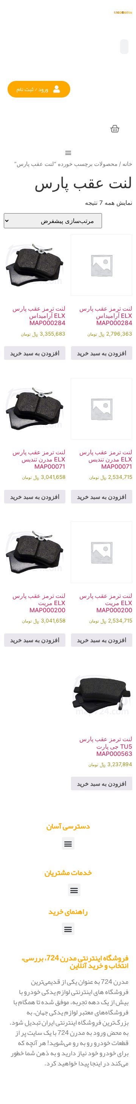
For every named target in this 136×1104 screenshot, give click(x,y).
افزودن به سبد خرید (101, 353)
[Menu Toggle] (68, 153)
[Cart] (114, 129)
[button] (39, 89)
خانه (127, 164)
